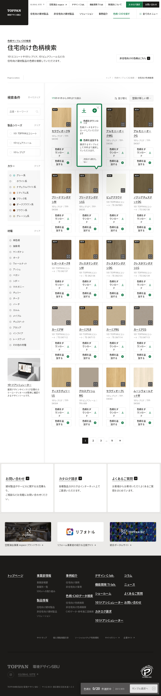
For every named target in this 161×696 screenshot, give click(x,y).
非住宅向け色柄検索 (76, 607)
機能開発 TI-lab (96, 5)
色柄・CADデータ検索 (79, 595)
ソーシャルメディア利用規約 (87, 638)
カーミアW (57, 329)
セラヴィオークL (115, 391)
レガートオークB (61, 263)
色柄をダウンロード (59, 152)
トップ (108, 78)
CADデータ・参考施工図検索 (80, 611)
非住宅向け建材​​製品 (64, 14)
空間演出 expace (57, 5)
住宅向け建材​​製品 (39, 14)
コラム (128, 575)
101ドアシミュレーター (109, 602)
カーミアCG (140, 329)
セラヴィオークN (61, 131)
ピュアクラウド (114, 197)
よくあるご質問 (133, 593)
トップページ (15, 575)
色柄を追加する (59, 162)
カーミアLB (85, 329)
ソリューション (86, 14)
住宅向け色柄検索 (75, 603)
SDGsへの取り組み (46, 591)
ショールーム (103, 593)
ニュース (129, 584)
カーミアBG (112, 329)
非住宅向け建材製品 (47, 611)
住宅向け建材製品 (46, 607)
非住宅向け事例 (74, 587)
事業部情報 (44, 575)
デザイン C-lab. (78, 5)
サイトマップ (42, 638)
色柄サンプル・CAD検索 (19, 41)
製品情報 (42, 600)
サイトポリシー (111, 638)
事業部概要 (42, 582)
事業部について (115, 5)
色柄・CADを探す (121, 14)
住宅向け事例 (72, 582)
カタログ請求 (103, 611)
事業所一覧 (42, 587)
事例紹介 (103, 14)
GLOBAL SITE (36, 4)
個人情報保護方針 (61, 638)
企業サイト (128, 638)
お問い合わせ (132, 602)
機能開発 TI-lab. (105, 584)
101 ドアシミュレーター (19, 385)
